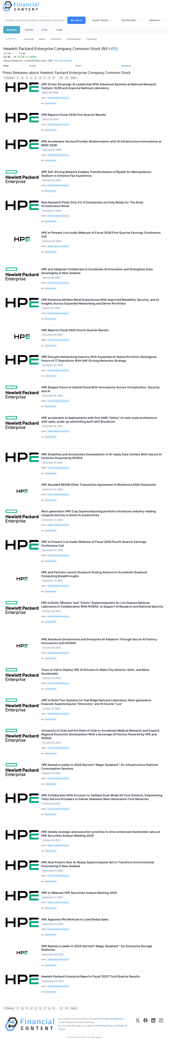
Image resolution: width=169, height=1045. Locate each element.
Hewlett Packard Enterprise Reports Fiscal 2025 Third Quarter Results (90, 976)
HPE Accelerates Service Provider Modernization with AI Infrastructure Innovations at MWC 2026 (101, 143)
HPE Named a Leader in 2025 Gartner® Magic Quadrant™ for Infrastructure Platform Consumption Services (99, 766)
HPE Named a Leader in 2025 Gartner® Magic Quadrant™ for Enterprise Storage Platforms (96, 948)
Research (126, 65)
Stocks (29, 29)
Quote (32, 65)
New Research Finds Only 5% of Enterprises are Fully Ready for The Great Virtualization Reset (92, 204)
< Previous (9, 77)
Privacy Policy (106, 1025)
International (74, 39)
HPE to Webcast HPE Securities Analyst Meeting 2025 (79, 892)
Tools (59, 29)
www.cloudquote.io (114, 1018)
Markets (12, 29)
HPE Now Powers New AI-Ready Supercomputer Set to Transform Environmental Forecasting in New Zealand (97, 864)
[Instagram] (161, 1024)
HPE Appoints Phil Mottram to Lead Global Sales (75, 919)
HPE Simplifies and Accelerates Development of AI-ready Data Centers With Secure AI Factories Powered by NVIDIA (101, 456)
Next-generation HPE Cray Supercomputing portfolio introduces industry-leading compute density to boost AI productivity (98, 513)
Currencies (56, 39)
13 (61, 77)
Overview (29, 39)
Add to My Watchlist (63, 60)
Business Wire (50, 103)
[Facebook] (145, 1024)
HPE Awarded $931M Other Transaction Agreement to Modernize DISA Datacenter (98, 484)
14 (67, 77)
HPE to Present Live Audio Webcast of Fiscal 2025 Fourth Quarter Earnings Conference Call (93, 543)
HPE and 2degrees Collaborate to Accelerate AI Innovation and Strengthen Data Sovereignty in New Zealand (97, 271)
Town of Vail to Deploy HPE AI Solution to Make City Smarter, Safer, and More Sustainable (95, 671)
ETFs (44, 29)
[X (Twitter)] (137, 1024)
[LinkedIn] (153, 1024)
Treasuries (91, 39)
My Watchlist (129, 20)
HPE (112, 48)
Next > (74, 77)
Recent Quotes (100, 20)
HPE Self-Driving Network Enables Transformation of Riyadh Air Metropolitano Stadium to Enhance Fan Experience (96, 173)
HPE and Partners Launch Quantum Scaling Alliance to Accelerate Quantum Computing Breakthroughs (94, 574)
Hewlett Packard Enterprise (58, 98)
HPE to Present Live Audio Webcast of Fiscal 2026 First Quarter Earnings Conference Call (101, 234)
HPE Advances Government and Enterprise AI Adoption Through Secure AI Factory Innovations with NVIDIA (99, 641)
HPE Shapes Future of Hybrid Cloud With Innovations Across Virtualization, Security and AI (100, 389)
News (42, 39)
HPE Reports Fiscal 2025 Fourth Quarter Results (75, 330)
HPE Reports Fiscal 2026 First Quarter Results (73, 114)
